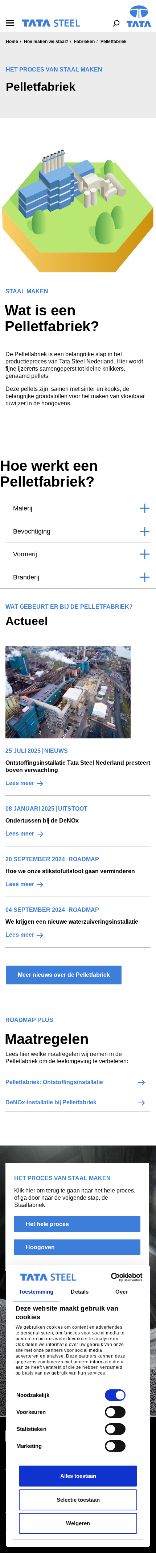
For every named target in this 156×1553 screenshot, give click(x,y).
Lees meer (19, 783)
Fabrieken (84, 41)
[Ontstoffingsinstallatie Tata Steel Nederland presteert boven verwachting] (68, 692)
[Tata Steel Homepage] (139, 16)
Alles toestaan (78, 1476)
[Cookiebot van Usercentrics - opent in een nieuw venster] (111, 1277)
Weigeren (78, 1523)
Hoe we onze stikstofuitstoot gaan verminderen (70, 871)
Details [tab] (80, 1292)
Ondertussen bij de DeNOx (42, 821)
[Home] (51, 23)
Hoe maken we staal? (46, 41)
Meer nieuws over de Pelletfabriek (64, 975)
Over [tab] (121, 1292)
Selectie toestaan (78, 1500)
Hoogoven (40, 1247)
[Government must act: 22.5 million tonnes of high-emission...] (68, 692)
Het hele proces (47, 1224)
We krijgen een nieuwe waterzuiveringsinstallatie (71, 922)
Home (12, 41)
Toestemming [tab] (36, 1292)
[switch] (115, 1412)
